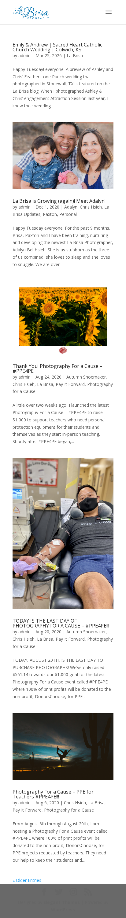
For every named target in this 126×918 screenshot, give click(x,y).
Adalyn (70, 207)
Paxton (50, 214)
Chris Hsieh (91, 207)
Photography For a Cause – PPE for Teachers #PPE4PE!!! (53, 794)
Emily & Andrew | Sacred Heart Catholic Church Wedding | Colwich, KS (57, 47)
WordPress (63, 909)
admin (24, 55)
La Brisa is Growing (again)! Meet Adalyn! (59, 201)
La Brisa (75, 55)
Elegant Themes (61, 902)
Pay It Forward (70, 384)
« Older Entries (27, 880)
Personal (68, 214)
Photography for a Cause (69, 810)
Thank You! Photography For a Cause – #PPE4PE (57, 368)
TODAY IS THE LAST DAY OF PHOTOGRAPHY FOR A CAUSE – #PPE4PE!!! (61, 623)
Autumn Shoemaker (86, 377)
